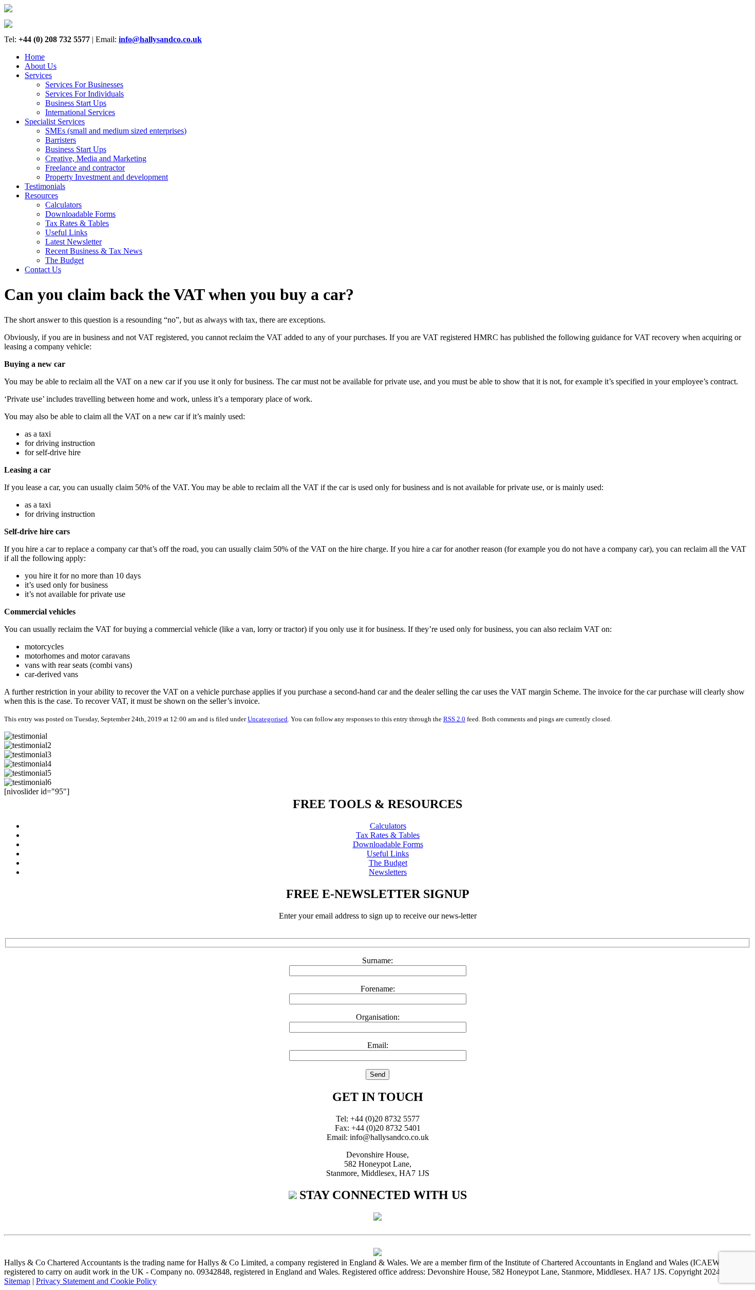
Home (35, 56)
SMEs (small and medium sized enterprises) (115, 130)
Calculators (63, 204)
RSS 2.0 (454, 719)
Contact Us (43, 269)
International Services (80, 112)
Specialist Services (55, 121)
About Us (40, 66)
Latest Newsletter (73, 241)
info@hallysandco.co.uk (160, 39)
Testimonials (45, 186)
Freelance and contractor (85, 167)
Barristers (60, 140)
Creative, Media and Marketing (95, 158)
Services (38, 75)
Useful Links (66, 232)
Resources (41, 195)
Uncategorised (268, 719)
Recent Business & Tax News (93, 251)
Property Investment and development (106, 177)
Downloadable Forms (80, 214)
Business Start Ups (75, 103)
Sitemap (17, 1281)
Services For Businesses (84, 84)
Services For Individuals (84, 93)
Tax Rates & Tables (77, 223)
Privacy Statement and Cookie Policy (96, 1281)
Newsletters (388, 872)
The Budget (64, 260)
